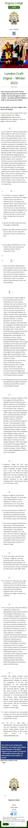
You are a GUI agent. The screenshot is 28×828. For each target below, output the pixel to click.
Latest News (14, 807)
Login (11, 29)
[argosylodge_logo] (14, 19)
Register (16, 29)
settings (23, 821)
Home (14, 805)
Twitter (15, 814)
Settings (12, 824)
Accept (5, 824)
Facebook (12, 814)
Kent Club (14, 812)
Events (14, 809)
